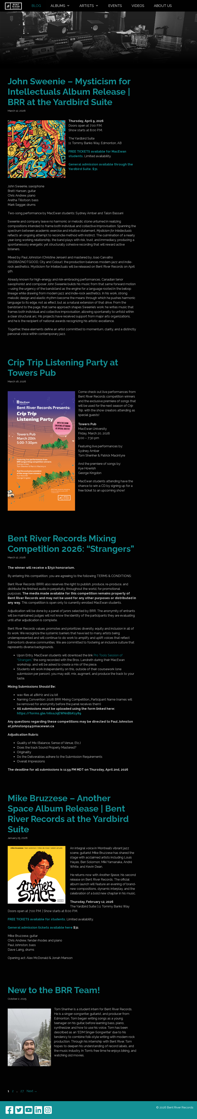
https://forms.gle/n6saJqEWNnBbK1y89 (49, 713)
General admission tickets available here (40, 927)
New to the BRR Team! (54, 990)
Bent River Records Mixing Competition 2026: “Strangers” (71, 543)
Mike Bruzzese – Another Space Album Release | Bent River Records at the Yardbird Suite (68, 813)
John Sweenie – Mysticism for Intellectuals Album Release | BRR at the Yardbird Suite (69, 91)
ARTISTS (86, 6)
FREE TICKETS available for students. (37, 919)
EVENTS (115, 6)
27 (22, 1091)
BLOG (36, 6)
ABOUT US (163, 6)
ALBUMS (58, 6)
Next (32, 1091)
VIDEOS (138, 6)
